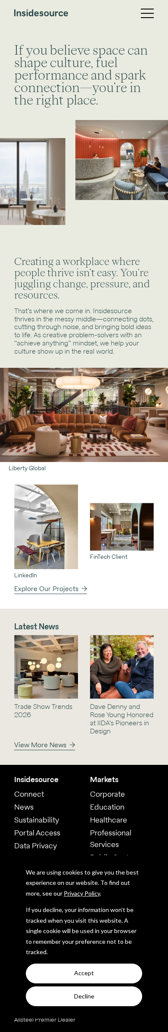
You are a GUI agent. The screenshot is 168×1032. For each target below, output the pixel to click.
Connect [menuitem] (29, 794)
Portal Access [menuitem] (37, 832)
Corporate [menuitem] (107, 794)
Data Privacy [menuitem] (35, 845)
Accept (84, 973)
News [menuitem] (24, 806)
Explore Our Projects (46, 589)
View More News (40, 745)
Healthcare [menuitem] (108, 819)
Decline (84, 996)
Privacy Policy (82, 893)
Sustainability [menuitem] (36, 819)
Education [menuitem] (107, 806)
